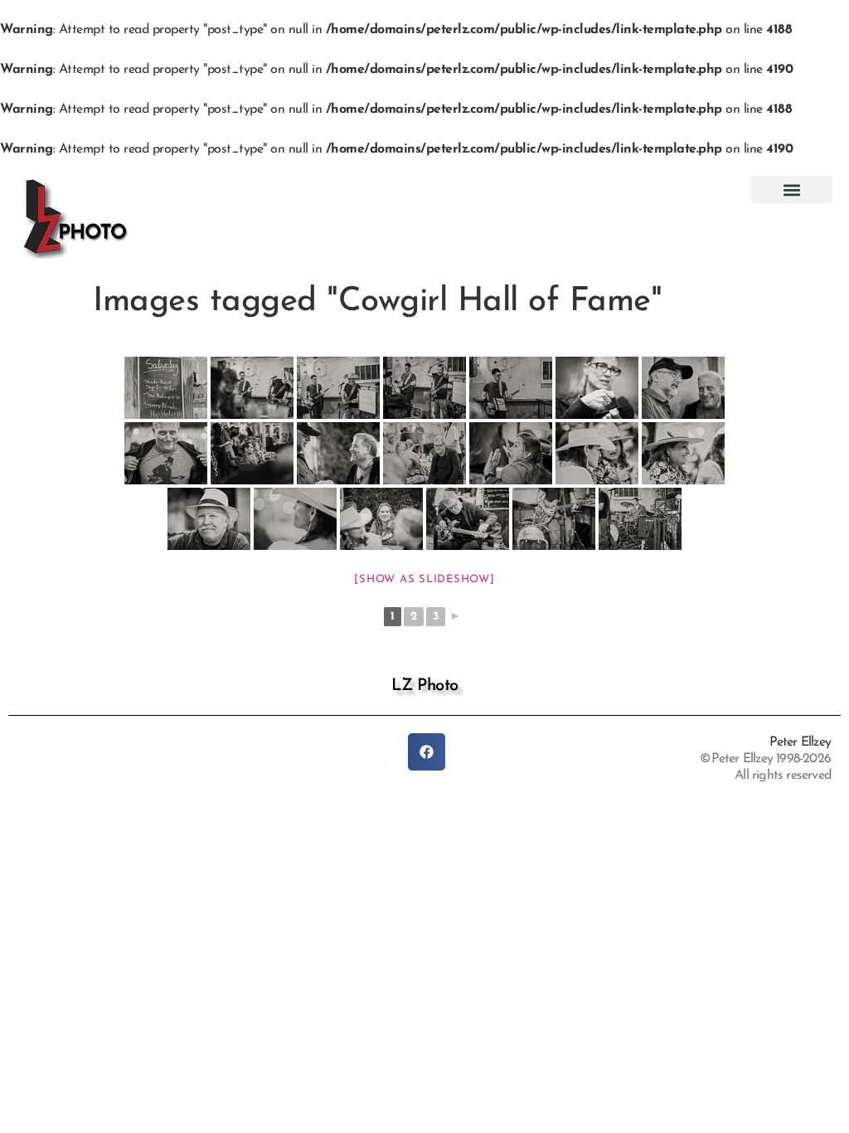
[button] (791, 189)
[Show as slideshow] (424, 579)
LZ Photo (424, 686)
